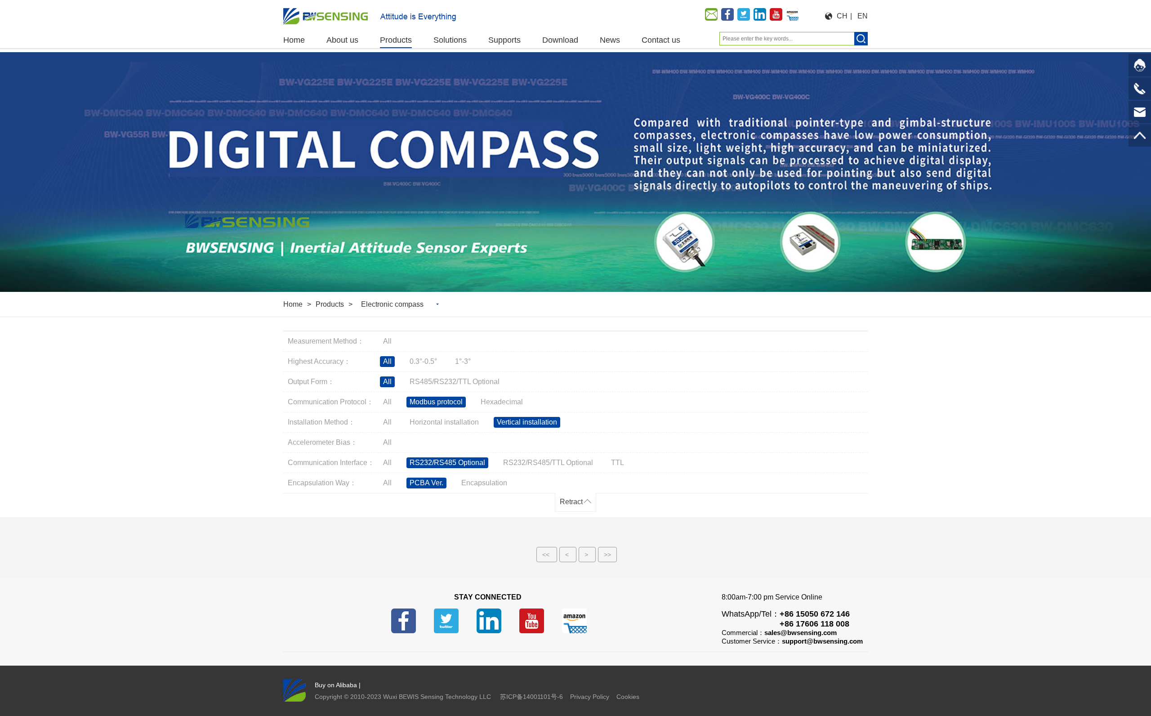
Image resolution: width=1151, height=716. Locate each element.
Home (293, 304)
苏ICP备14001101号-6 (531, 696)
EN (862, 16)
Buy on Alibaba (336, 685)
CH (842, 16)
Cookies (627, 696)
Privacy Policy (589, 696)
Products (330, 304)
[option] (575, 172)
